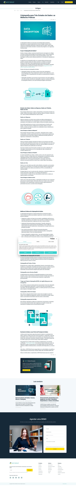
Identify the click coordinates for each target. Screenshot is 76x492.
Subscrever (29, 470)
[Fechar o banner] (56, 238)
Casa (15, 10)
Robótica (30, 2)
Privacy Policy (64, 483)
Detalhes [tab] (38, 241)
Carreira (59, 474)
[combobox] (47, 435)
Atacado (49, 471)
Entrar (62, 2)
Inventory (40, 469)
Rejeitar (25, 252)
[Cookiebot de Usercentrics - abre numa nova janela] (51, 238)
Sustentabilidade (60, 469)
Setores (39, 2)
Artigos (21, 10)
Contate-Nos (52, 2)
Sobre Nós (46, 2)
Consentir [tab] (24, 241)
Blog (43, 2)
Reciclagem (50, 469)
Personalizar (37, 252)
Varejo (49, 472)
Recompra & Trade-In (51, 466)
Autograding (40, 471)
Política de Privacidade (25, 472)
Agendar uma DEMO (69, 2)
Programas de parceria (61, 472)
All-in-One (40, 466)
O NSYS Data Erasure (30, 343)
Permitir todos (50, 252)
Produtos (34, 2)
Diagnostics (40, 474)
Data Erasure (41, 472)
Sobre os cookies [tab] (51, 241)
